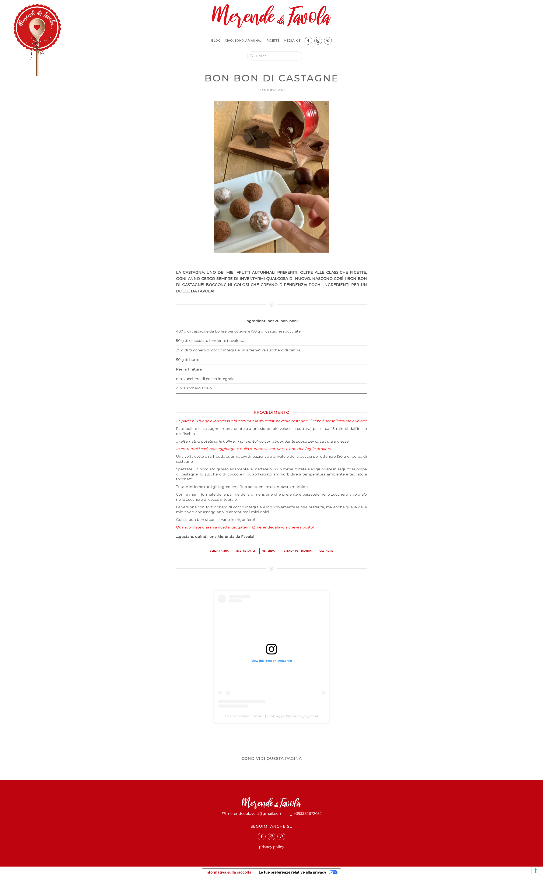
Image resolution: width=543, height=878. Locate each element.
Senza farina (219, 550)
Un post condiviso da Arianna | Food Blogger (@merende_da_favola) (271, 716)
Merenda (268, 550)
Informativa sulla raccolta (228, 872)
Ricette (273, 40)
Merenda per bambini (297, 550)
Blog (216, 40)
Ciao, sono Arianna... (243, 40)
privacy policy (271, 847)
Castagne (326, 550)
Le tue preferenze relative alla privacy (292, 872)
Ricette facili (245, 550)
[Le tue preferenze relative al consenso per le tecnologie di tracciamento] (536, 871)
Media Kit (292, 40)
